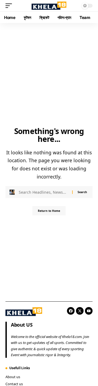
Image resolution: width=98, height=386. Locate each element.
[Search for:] (43, 192)
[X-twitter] (80, 311)
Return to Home (49, 211)
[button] (10, 6)
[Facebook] (71, 311)
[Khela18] (49, 5)
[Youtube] (89, 311)
